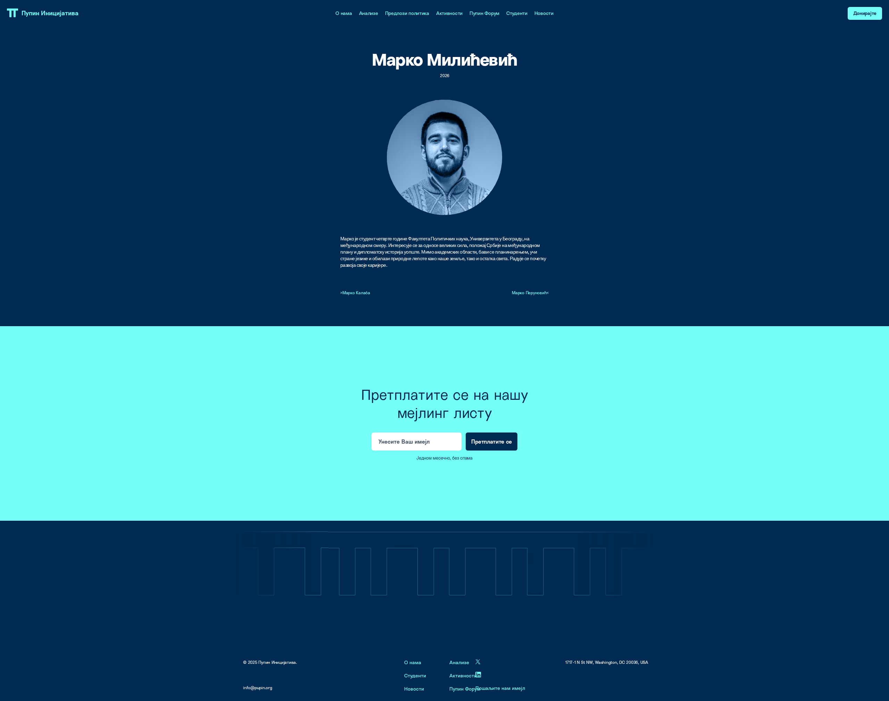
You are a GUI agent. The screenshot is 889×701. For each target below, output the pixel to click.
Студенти (516, 13)
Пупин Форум (484, 13)
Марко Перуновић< (530, 292)
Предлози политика (407, 13)
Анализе (368, 13)
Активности (449, 13)
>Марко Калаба (355, 292)
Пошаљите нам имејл (500, 688)
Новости (544, 13)
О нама (343, 13)
